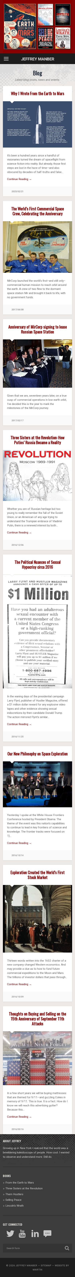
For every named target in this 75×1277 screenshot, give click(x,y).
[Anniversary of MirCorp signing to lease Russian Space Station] (37, 386)
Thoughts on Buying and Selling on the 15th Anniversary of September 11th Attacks (37, 1018)
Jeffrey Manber (37, 59)
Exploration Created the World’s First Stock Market (38, 874)
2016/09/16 (17, 1129)
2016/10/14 (17, 855)
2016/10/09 (17, 996)
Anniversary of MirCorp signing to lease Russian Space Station (37, 329)
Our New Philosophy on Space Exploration (37, 753)
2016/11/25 (17, 736)
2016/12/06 (17, 545)
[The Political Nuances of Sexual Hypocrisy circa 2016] (37, 687)
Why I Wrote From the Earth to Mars (37, 93)
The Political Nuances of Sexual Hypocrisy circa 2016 (38, 564)
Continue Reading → (19, 179)
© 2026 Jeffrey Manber (21, 1265)
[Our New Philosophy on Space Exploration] (37, 806)
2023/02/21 (17, 191)
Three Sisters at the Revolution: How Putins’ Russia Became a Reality (37, 439)
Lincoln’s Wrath (14, 1205)
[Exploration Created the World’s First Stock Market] (37, 951)
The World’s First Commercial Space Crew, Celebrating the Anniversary (37, 210)
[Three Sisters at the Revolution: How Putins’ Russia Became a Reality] (37, 500)
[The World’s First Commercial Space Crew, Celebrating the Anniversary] (37, 272)
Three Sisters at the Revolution (24, 1188)
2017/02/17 (17, 420)
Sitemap (46, 1265)
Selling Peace (13, 1199)
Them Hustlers (14, 1194)
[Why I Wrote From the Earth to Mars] (37, 146)
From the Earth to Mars (19, 1182)
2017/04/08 (17, 309)
